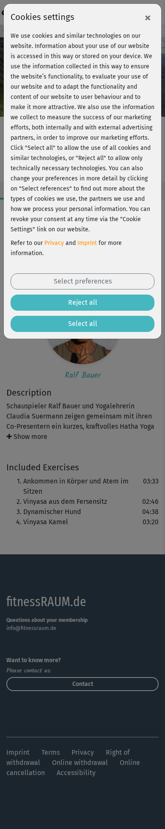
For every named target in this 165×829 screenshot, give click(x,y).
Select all (82, 324)
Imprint (87, 243)
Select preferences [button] (83, 281)
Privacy (54, 243)
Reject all (82, 302)
